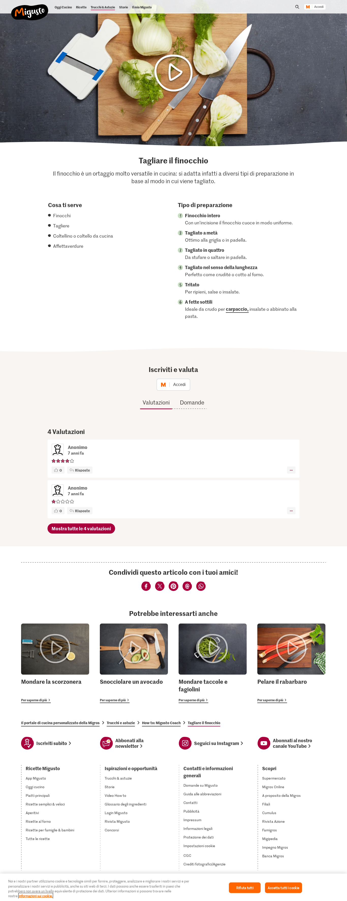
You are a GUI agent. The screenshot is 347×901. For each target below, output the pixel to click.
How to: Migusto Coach (161, 722)
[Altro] (291, 470)
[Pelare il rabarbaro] (291, 663)
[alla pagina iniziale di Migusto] (30, 8)
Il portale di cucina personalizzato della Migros (60, 722)
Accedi (319, 7)
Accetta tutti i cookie (283, 887)
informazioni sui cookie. (36, 895)
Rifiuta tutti (245, 887)
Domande (192, 402)
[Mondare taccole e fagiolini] (213, 663)
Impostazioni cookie (199, 846)
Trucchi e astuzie (121, 722)
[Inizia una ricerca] (297, 7)
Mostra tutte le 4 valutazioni (81, 528)
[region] (173, 887)
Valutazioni (156, 402)
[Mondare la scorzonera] (55, 663)
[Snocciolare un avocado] (134, 663)
